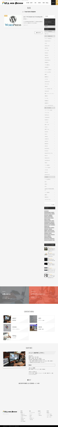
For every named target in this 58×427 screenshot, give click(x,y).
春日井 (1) (53, 227)
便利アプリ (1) (47, 129)
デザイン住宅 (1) (50, 216)
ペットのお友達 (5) (47, 179)
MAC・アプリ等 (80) (48, 107)
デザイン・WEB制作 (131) (48, 36)
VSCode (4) (46, 55)
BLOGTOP (39, 32)
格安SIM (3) (46, 143)
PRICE (30, 416)
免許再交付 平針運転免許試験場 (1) (49, 189)
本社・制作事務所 (23, 421)
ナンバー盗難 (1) (47, 192)
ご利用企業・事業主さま (24, 415)
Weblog (48, 412)
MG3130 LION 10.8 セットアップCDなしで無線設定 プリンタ (51, 264)
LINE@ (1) (46, 136)
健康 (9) (46, 194)
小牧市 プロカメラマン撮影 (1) (48, 237)
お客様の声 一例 (23, 418)
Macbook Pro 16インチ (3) (48, 153)
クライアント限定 (49, 414)
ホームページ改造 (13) (48, 69)
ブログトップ (48, 19)
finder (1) (53, 212)
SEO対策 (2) (46, 62)
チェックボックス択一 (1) (47, 234)
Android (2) (46, 131)
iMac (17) (46, 155)
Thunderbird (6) (47, 117)
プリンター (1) (47, 112)
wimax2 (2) (46, 141)
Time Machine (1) (47, 160)
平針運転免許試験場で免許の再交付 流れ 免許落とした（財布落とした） (51, 249)
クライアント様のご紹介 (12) (49, 105)
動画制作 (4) (46, 76)
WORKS (31, 415)
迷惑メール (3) (47, 124)
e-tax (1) (49, 219)
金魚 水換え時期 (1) (52, 223)
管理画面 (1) (51, 215)
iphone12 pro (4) (47, 174)
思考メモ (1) (46, 33)
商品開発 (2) (46, 100)
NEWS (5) (46, 26)
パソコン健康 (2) (47, 165)
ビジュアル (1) (46, 215)
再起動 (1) (46, 230)
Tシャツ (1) (46, 98)
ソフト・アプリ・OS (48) (48, 110)
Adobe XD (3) (47, 57)
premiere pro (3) (47, 81)
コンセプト (39, 412)
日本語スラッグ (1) (47, 226)
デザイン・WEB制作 (49, 415)
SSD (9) (46, 162)
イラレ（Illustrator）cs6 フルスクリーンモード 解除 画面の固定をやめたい (51, 276)
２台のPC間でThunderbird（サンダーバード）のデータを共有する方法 (51, 255)
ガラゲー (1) (53, 234)
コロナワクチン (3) (47, 199)
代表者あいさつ (23, 414)
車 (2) (45, 186)
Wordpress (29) (47, 45)
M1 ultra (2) (46, 150)
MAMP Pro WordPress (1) (47, 227)
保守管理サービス (32, 418)
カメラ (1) (46, 79)
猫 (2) (45, 181)
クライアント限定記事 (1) (48, 31)
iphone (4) (46, 172)
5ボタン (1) (46, 216)
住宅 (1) (50, 233)
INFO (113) (46, 24)
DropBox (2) (46, 119)
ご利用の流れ (31, 419)
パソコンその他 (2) (47, 167)
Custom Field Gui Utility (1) (48, 212)
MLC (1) (46, 219)
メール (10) (46, 122)
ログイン (53, 2)
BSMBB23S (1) (46, 233)
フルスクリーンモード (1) (51, 230)
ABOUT (21, 412)
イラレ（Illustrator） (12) (48, 88)
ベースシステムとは (32, 412)
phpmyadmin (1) (46, 223)
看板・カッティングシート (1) (49, 93)
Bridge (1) (46, 86)
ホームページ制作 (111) (48, 38)
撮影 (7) (46, 74)
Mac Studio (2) (47, 148)
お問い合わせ (31, 355)
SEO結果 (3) (46, 67)
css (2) (46, 43)
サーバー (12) (47, 50)
